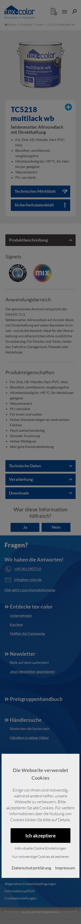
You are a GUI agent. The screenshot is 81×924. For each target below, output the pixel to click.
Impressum (65, 868)
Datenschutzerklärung (31, 868)
